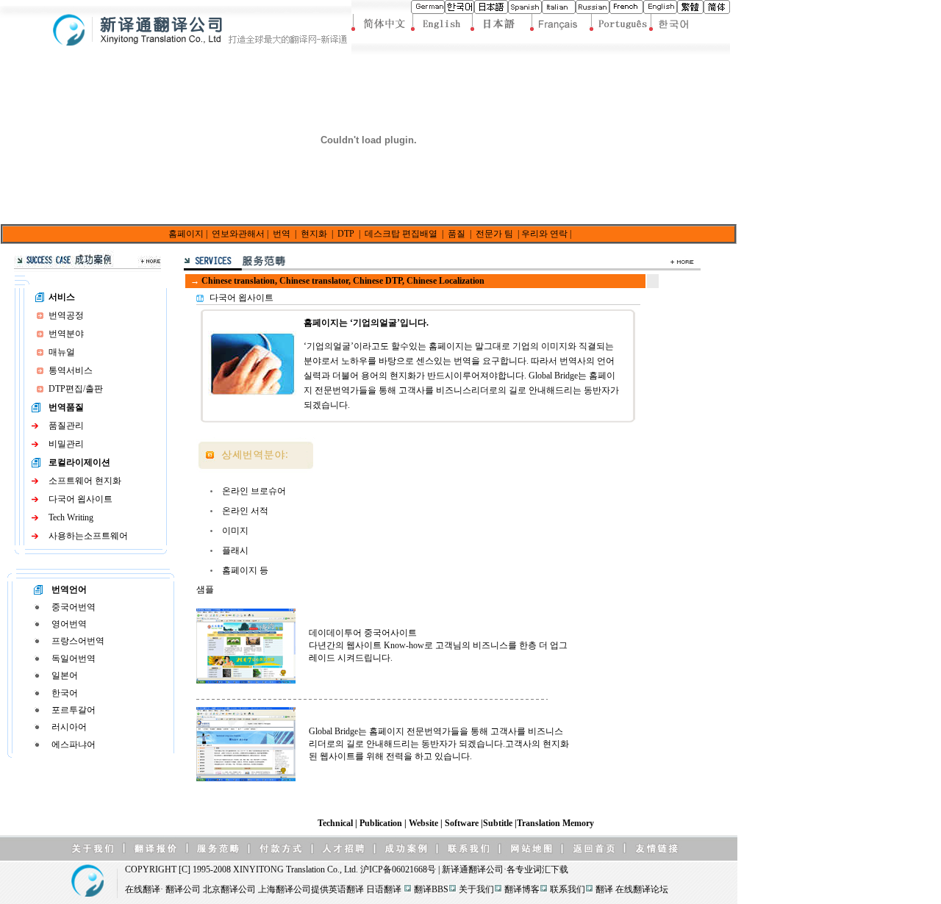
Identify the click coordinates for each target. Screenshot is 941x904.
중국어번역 (73, 607)
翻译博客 (522, 889)
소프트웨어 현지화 (85, 481)
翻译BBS (431, 889)
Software (463, 823)
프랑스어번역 (77, 641)
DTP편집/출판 (76, 389)
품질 (456, 234)
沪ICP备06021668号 (398, 869)
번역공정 (66, 315)
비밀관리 (66, 444)
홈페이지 (186, 234)
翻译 (604, 889)
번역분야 (66, 334)
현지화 (314, 234)
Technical (336, 823)
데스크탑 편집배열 (401, 234)
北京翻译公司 (229, 889)
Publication (381, 823)
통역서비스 (71, 370)
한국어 (64, 693)
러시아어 (69, 727)
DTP (345, 234)
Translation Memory (555, 823)
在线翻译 (142, 889)
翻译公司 (486, 869)
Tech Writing (71, 517)
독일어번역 (73, 658)
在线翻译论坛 (641, 889)
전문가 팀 (494, 234)
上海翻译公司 (284, 889)
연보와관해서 (238, 234)
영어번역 (69, 624)
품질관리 (66, 425)
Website (424, 823)
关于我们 (476, 889)
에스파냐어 (73, 744)
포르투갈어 (73, 710)
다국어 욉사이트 (80, 499)
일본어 (64, 675)
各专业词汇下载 (537, 869)
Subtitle (499, 823)
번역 (281, 234)
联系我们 (567, 889)
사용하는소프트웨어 (88, 536)
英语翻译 (346, 889)
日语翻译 (383, 889)
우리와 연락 (544, 234)
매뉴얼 (62, 352)
